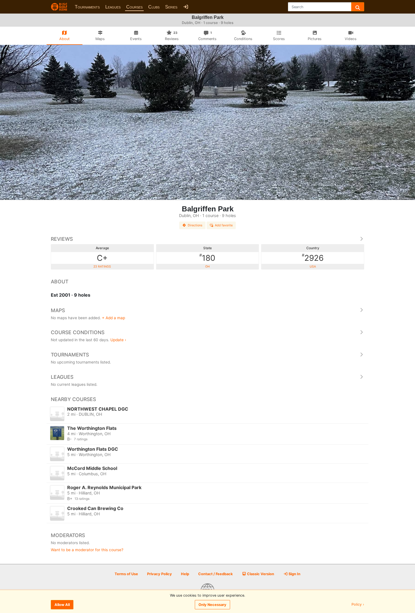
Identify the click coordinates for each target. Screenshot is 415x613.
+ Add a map (113, 318)
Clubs (154, 7)
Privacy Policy (159, 574)
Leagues (113, 7)
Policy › (357, 605)
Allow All (62, 605)
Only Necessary (212, 605)
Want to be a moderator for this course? (87, 550)
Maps (58, 310)
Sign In (294, 574)
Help (185, 574)
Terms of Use (126, 574)
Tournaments (87, 7)
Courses (134, 7)
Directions (195, 225)
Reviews (62, 239)
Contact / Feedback (215, 574)
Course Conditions (77, 332)
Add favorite (224, 225)
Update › (118, 340)
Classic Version (260, 574)
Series (171, 7)
